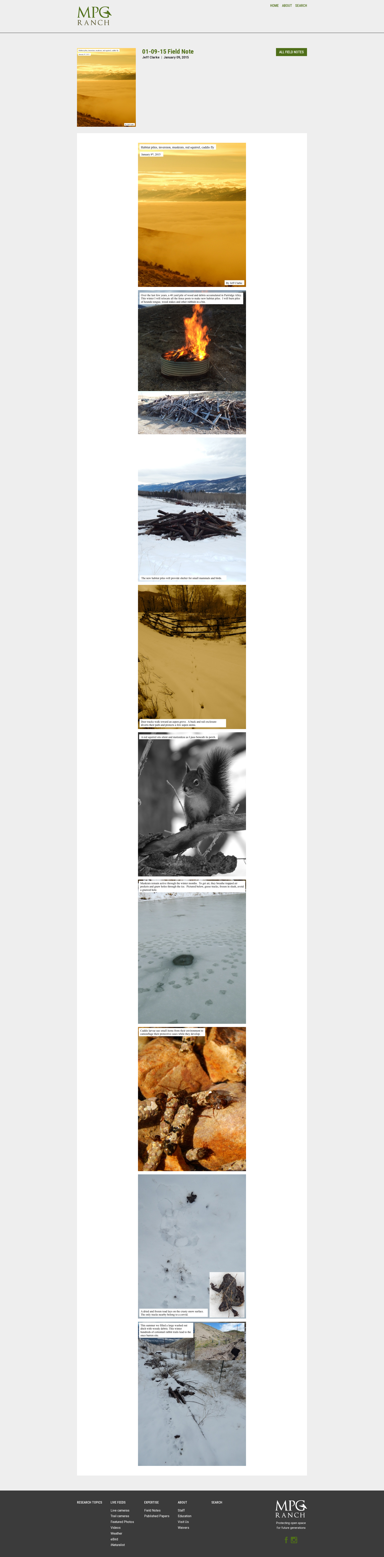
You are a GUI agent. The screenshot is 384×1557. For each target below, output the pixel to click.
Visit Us (183, 1522)
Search (301, 6)
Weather (116, 1533)
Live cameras (120, 1510)
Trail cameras (120, 1516)
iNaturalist (118, 1545)
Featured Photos (122, 1522)
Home (274, 6)
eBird (114, 1539)
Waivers (183, 1528)
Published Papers (156, 1516)
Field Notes (152, 1510)
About (287, 6)
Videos (116, 1528)
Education (184, 1516)
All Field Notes (291, 52)
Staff (181, 1510)
